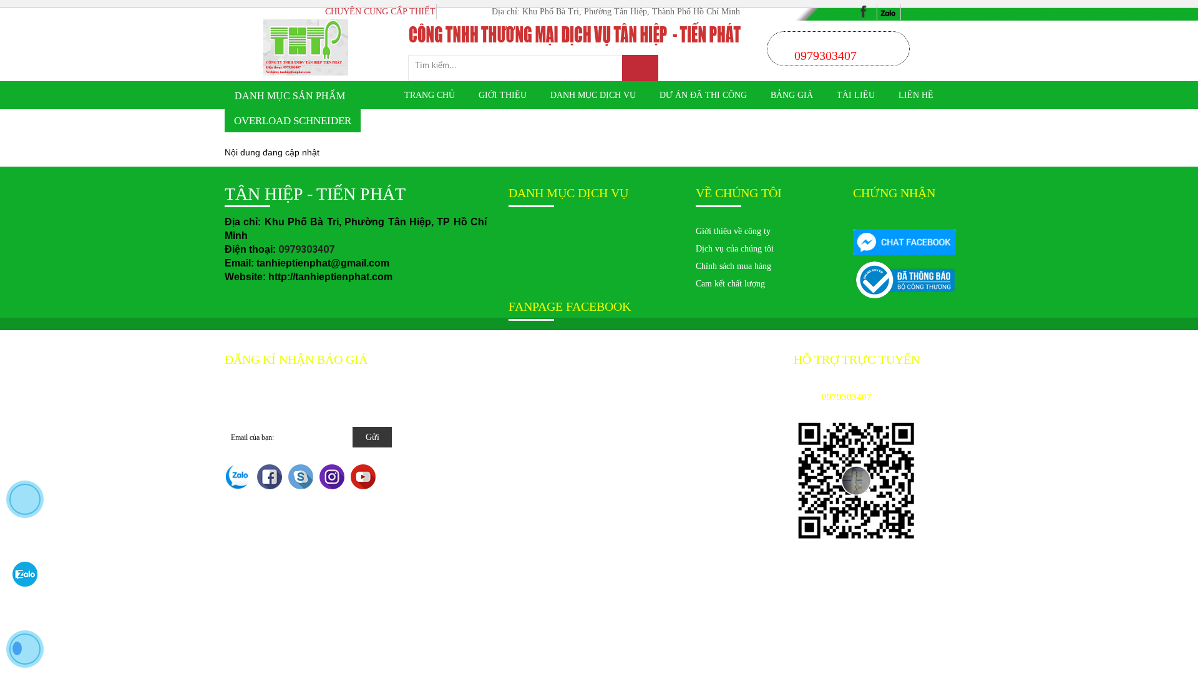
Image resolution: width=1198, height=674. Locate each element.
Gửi (372, 437)
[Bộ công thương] (904, 242)
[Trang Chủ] (306, 47)
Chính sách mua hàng (733, 266)
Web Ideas (571, 359)
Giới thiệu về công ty (733, 231)
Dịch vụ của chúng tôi (735, 248)
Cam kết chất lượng (730, 283)
